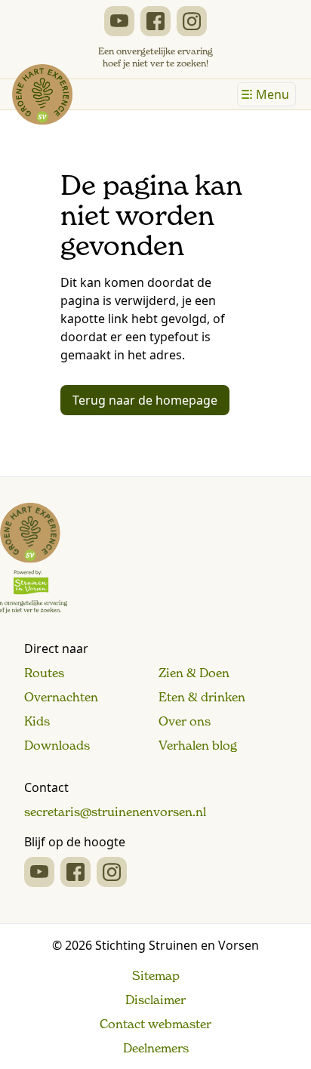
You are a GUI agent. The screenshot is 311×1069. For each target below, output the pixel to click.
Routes (44, 672)
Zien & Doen (194, 672)
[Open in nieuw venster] (119, 21)
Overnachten (61, 696)
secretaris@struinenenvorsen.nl (115, 811)
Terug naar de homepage (144, 400)
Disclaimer (155, 999)
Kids (37, 721)
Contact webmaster (155, 1023)
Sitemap (156, 975)
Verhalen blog (198, 745)
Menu (272, 94)
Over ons (185, 721)
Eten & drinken (202, 696)
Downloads (57, 745)
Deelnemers (156, 1047)
